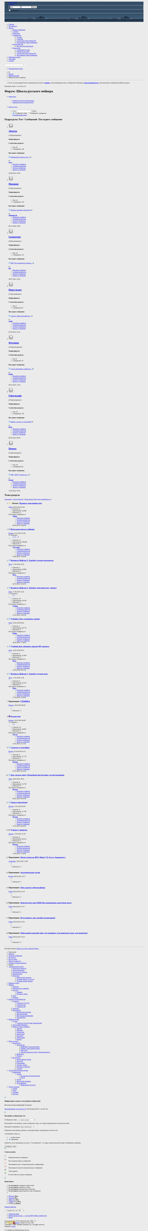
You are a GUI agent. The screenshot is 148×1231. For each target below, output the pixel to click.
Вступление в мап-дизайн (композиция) (38, 918)
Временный (17, 1072)
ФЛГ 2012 (24, 1050)
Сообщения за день (23, 50)
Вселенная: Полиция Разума (30, 1076)
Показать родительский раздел (23, 102)
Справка (15, 31)
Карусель (20, 1061)
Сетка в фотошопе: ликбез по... (21, 369)
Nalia (10, 779)
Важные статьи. (14, 983)
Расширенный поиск (16, 69)
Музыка (19, 1056)
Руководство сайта (23, 52)
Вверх (37, 948)
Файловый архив (14, 57)
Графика (19, 992)
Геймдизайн (15, 395)
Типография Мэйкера (20, 1025)
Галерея (11, 61)
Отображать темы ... (11, 1120)
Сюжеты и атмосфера (20, 748)
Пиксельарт (15, 289)
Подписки (12, 957)
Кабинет (11, 954)
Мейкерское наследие (28, 1085)
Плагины (16, 1008)
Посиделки (16, 1058)
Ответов (20, 499)
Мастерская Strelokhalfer (25, 1016)
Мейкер (11, 985)
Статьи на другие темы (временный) (29, 1023)
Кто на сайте (13, 959)
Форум (11, 28)
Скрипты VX (21, 1005)
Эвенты (13, 131)
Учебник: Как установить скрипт (25, 619)
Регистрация (13, 2)
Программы (21, 1063)
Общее (15, 1088)
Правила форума (10, 1207)
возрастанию (15, 1137)
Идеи (14, 996)
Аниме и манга (22, 1065)
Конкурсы (16, 976)
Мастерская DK (22, 1014)
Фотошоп (14, 342)
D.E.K (23, 1078)
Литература (21, 1045)
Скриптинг (15, 237)
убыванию (14, 1139)
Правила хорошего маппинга (21, 210)
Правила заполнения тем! (30, 503)
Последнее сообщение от (42, 499)
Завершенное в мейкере (21, 988)
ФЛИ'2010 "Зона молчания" (30, 1047)
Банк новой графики (24, 1081)
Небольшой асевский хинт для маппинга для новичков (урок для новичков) (54, 933)
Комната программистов (17, 999)
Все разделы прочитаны (25, 46)
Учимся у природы (19, 830)
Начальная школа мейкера (23, 529)
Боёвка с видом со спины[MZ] (21, 422)
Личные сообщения (15, 956)
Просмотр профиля (19, 164)
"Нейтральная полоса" (16, 966)
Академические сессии (30, 872)
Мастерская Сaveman (24, 1012)
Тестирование (21, 1083)
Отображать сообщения (37, 113)
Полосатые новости (19, 968)
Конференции (17, 974)
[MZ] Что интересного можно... (21, 263)
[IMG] (11, 1200)
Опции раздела (12, 96)
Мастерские (17, 1010)
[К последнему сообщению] (25, 525)
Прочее (13, 448)
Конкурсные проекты (24, 977)
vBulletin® (16, 1223)
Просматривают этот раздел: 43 (15, 1109)
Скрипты (16, 1001)
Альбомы (20, 39)
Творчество (16, 1043)
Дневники (12, 59)
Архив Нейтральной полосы (18, 1070)
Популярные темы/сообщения (27, 42)
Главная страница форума (17, 963)
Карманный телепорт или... (20, 157)
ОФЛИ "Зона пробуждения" (30, 1048)
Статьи (15, 1021)
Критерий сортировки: (12, 1127)
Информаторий (14, 1019)
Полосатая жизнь (18, 970)
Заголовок (8, 499)
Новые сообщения (19, 30)
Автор (15, 499)
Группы (19, 37)
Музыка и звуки (22, 994)
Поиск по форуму (15, 961)
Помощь (11, 4)
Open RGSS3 (21, 1017)
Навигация (16, 48)
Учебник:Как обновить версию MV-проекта (30, 646)
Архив (19, 1074)
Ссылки (19, 1068)
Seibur (11, 507)
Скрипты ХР (21, 1007)
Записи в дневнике (19, 170)
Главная (11, 24)
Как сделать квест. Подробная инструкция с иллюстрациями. (38, 775)
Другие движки (14, 1087)
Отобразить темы (21, 113)
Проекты (16, 986)
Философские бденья (24, 1059)
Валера (11, 533)
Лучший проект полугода (25, 979)
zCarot (13, 1226)
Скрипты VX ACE (23, 1003)
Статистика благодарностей (26, 41)
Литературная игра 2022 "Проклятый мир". (36, 1052)
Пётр (10, 564)
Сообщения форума (19, 166)
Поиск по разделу (13, 107)
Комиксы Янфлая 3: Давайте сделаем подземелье (32, 560)
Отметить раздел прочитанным (23, 100)
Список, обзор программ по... (21, 316)
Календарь (16, 33)
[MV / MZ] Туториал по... (19, 475)
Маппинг (14, 184)
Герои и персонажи (19, 802)
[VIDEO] (12, 1201)
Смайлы (11, 1198)
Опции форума (18, 44)
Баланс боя (16, 716)
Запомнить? (15, 10)
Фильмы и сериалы (23, 1067)
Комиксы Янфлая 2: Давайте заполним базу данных (34, 588)
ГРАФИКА (25, 701)
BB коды (12, 1196)
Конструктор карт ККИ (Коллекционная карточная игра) (46, 903)
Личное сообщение (19, 168)
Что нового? (13, 26)
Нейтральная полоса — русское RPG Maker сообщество (28, 1216)
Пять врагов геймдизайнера (33, 888)
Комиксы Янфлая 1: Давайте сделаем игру (29, 674)
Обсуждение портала (20, 972)
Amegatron (12, 861)
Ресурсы (15, 990)
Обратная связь (14, 1214)
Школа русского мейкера (21, 1027)
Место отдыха (13, 1041)
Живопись (20, 1054)
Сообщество (17, 35)
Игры (14, 1090)
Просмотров (28, 499)
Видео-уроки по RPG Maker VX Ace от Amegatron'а (43, 857)
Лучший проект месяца (25, 981)
